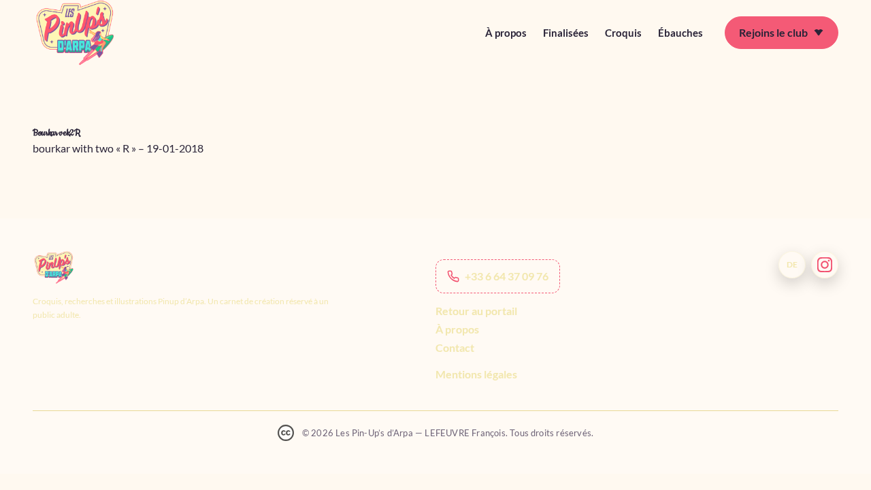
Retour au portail (476, 310)
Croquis (623, 33)
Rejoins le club (773, 32)
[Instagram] (824, 264)
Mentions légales (476, 374)
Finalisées (566, 33)
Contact (455, 347)
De (792, 264)
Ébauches (680, 33)
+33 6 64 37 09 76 (506, 276)
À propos (506, 33)
